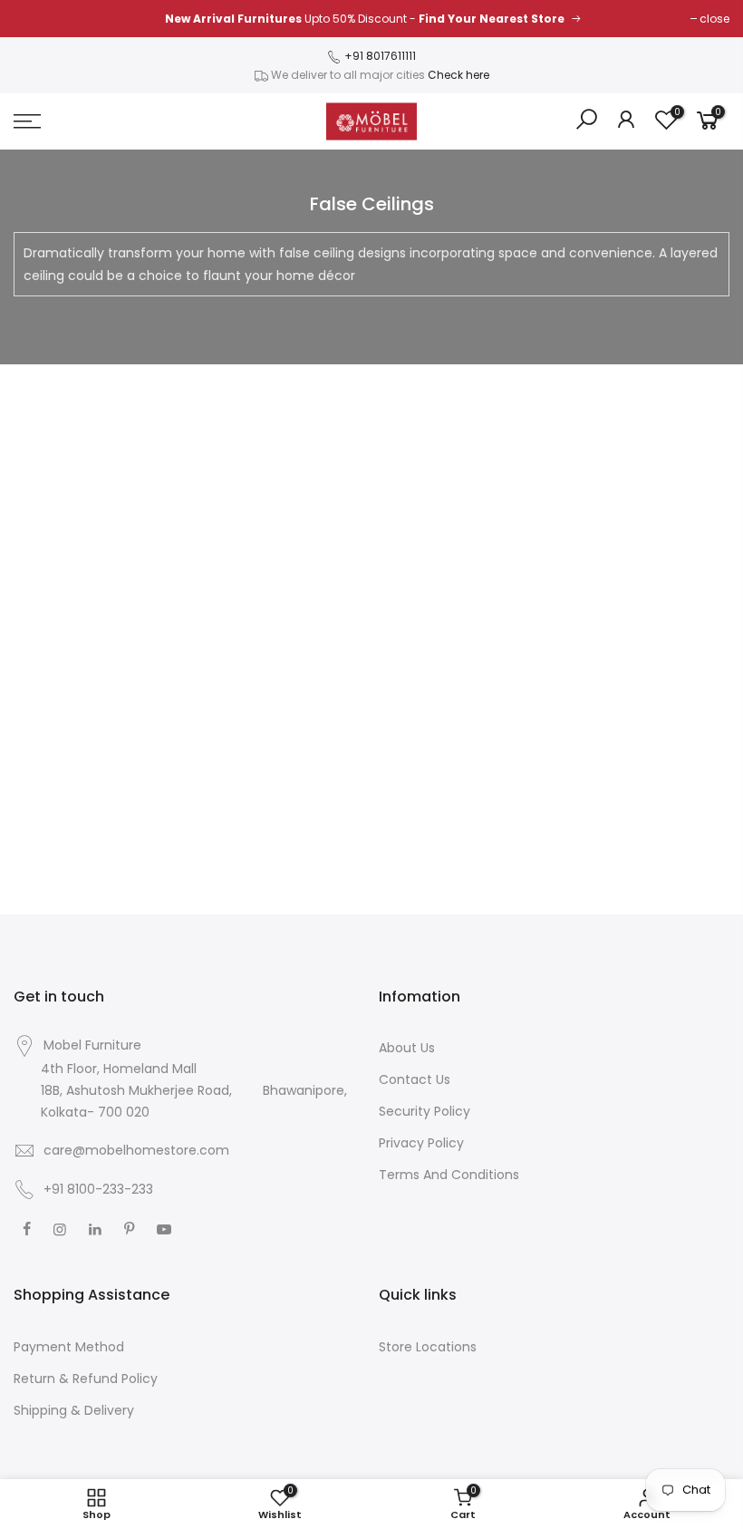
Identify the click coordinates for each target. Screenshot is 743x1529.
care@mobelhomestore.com (136, 1150)
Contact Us (414, 1079)
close (714, 18)
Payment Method (69, 1347)
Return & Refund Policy (86, 1378)
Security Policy (424, 1111)
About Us (407, 1048)
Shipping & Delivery (74, 1410)
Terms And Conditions (449, 1175)
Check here (458, 74)
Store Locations (428, 1347)
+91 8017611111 (379, 55)
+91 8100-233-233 (96, 1189)
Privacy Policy (421, 1143)
